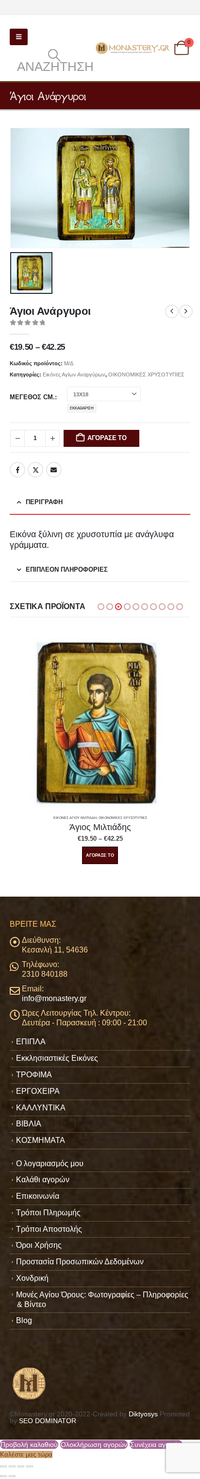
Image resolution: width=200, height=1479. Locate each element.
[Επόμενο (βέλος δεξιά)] (12, 1476)
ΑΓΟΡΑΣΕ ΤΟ (107, 438)
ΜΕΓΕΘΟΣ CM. (32, 397)
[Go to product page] (100, 719)
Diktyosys (143, 1414)
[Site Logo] (133, 48)
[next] (186, 311)
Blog (24, 1320)
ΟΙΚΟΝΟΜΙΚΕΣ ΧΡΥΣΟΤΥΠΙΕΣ (146, 374)
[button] (19, 37)
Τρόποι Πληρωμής (48, 1212)
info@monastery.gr (54, 998)
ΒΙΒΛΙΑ (28, 1124)
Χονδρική (32, 1278)
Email (54, 469)
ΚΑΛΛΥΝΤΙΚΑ (41, 1108)
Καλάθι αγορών (42, 1179)
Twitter (35, 469)
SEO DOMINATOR (47, 1421)
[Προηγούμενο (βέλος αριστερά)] (3, 1476)
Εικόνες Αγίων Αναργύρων (74, 374)
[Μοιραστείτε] (20, 1466)
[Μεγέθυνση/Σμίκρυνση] (3, 1466)
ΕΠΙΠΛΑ (31, 1041)
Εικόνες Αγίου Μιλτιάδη (75, 818)
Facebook (17, 469)
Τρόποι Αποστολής (49, 1229)
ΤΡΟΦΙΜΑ (34, 1075)
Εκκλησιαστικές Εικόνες (57, 1058)
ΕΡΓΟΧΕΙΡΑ (38, 1091)
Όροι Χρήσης (39, 1245)
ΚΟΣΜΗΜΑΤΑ (40, 1140)
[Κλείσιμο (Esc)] (29, 1466)
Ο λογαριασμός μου (49, 1163)
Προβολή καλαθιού (29, 1444)
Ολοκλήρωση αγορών (94, 1444)
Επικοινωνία (37, 1196)
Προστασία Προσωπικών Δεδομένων (80, 1262)
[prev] (172, 311)
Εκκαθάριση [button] (82, 408)
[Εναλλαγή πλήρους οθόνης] (12, 1466)
